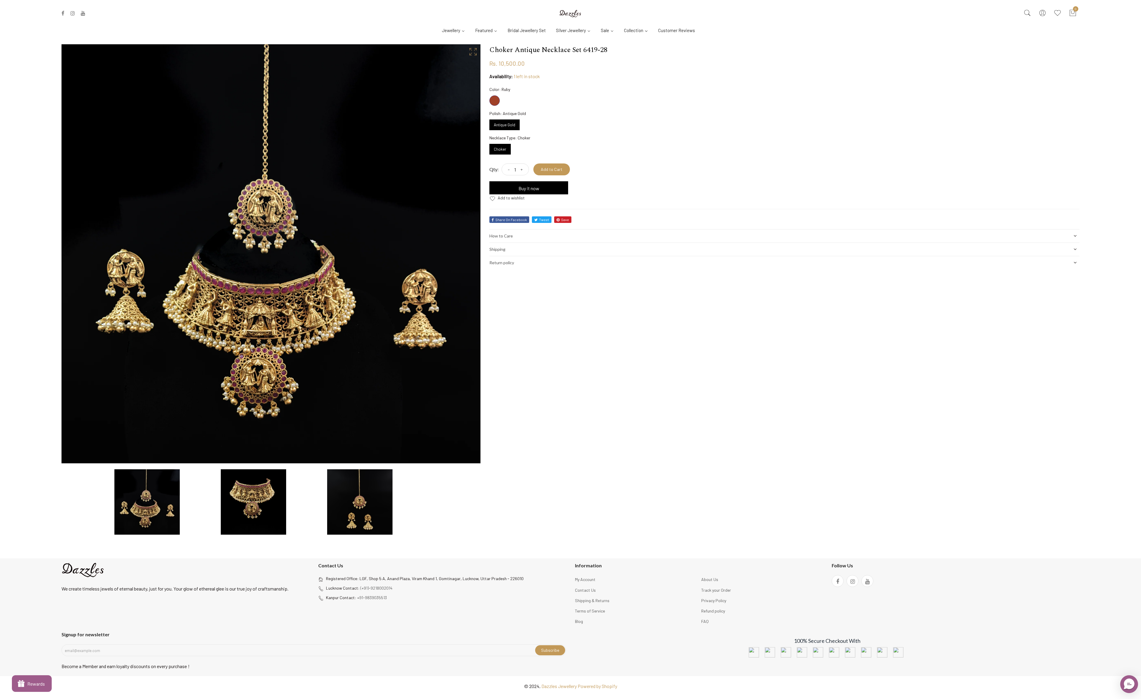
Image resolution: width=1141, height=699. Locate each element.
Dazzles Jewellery (559, 686)
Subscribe (550, 650)
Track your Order (716, 590)
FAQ (705, 621)
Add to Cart (551, 169)
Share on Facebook (511, 220)
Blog (579, 621)
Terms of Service (590, 610)
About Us (709, 579)
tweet (544, 220)
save (565, 220)
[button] (1129, 684)
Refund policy (713, 610)
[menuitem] (455, 30)
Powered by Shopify (597, 686)
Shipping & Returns (592, 600)
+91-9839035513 (372, 597)
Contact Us (585, 590)
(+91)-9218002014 (376, 588)
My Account (585, 579)
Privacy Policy (713, 600)
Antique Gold (504, 123)
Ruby (494, 100)
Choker (500, 148)
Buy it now (529, 188)
